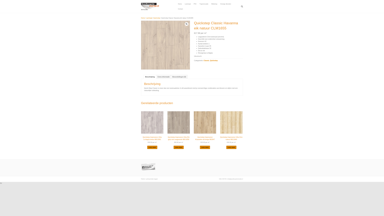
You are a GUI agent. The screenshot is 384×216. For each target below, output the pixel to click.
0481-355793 (222, 179)
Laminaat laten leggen (152, 179)
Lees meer (152, 147)
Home (180, 4)
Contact (180, 9)
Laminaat (188, 4)
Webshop (214, 4)
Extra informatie (164, 77)
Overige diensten (225, 4)
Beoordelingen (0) (179, 77)
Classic (206, 60)
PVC (195, 4)
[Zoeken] (241, 6)
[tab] (150, 77)
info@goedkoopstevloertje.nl (235, 179)
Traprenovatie (204, 4)
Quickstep (156, 18)
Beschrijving (150, 77)
